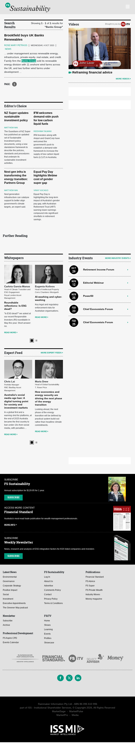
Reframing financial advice (92, 72)
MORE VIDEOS (122, 79)
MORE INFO (9, 525)
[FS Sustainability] (27, 7)
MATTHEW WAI (11, 128)
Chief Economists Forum (98, 309)
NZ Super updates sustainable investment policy (16, 116)
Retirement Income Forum (98, 269)
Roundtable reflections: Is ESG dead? (15, 305)
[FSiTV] (125, 24)
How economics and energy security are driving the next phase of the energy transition (48, 398)
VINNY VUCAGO (41, 190)
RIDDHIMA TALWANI (43, 131)
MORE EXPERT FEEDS (51, 353)
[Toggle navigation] (127, 6)
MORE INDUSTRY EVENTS (117, 258)
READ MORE (10, 332)
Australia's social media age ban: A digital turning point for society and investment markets (16, 401)
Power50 (88, 296)
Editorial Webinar (93, 282)
